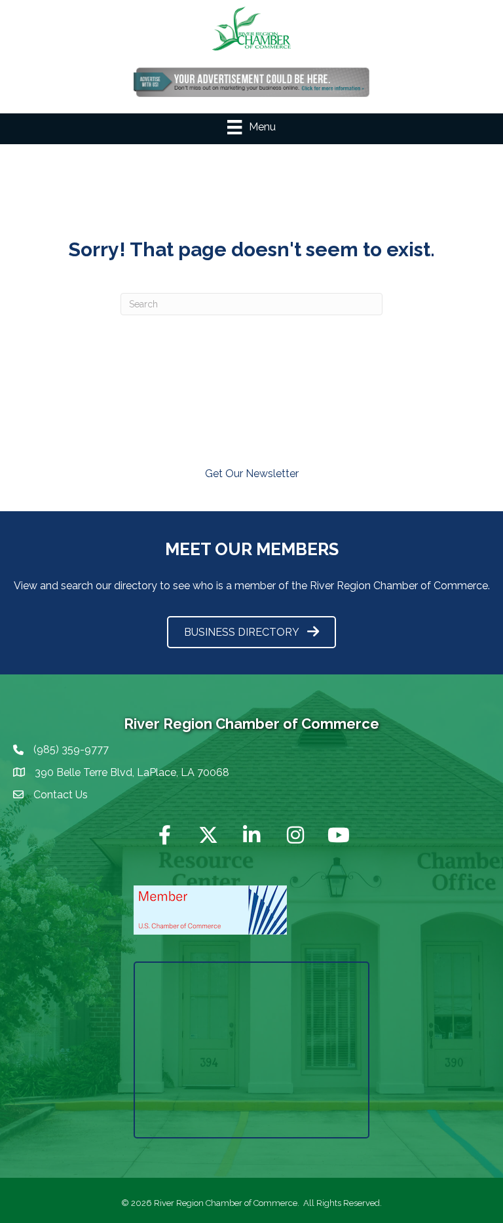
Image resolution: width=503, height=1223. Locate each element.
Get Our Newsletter (252, 473)
